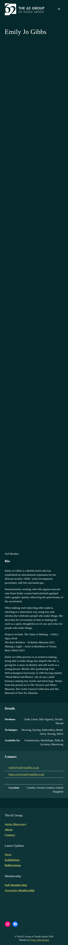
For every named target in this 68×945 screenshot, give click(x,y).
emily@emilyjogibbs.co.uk (24, 767)
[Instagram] (12, 780)
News (8, 854)
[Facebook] (7, 780)
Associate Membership (19, 890)
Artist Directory (15, 824)
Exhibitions (12, 859)
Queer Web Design (40, 940)
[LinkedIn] (16, 780)
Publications (13, 865)
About (9, 829)
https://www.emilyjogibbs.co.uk (26, 774)
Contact (10, 834)
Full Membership (16, 885)
